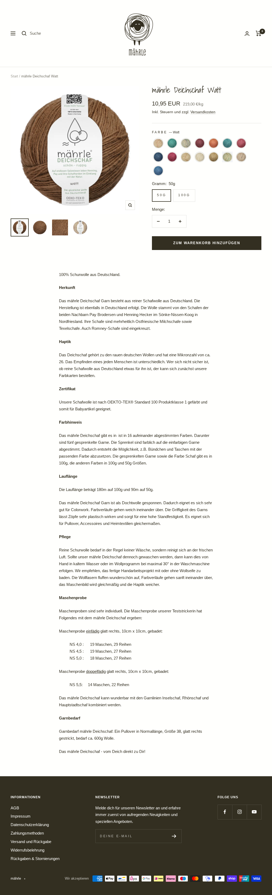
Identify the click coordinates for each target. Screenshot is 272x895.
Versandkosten (202, 112)
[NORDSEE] (158, 157)
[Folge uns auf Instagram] (239, 812)
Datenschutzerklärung (30, 824)
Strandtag (227, 157)
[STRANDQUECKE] (213, 157)
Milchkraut (241, 143)
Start (14, 76)
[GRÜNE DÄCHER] (172, 143)
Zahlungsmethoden (27, 833)
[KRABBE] (213, 143)
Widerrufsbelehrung (27, 850)
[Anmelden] (247, 33)
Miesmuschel (227, 143)
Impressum (21, 816)
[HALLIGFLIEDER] (199, 143)
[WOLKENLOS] (158, 170)
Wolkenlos (158, 170)
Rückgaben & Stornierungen (35, 858)
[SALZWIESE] (186, 157)
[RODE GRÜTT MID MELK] (172, 157)
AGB (15, 808)
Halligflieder (199, 143)
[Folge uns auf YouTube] (254, 812)
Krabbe (213, 143)
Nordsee (158, 157)
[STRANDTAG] (227, 157)
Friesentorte (158, 143)
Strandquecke (213, 157)
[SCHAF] (199, 157)
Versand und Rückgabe (31, 841)
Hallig (186, 143)
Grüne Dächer (172, 143)
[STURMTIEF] (241, 157)
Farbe (165, 132)
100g (184, 195)
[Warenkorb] (258, 33)
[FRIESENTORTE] (158, 143)
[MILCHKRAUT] (241, 143)
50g (161, 195)
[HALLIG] (186, 143)
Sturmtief (241, 157)
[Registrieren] (174, 836)
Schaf (199, 157)
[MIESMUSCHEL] (227, 143)
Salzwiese (186, 157)
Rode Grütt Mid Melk (172, 157)
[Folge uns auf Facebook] (225, 812)
